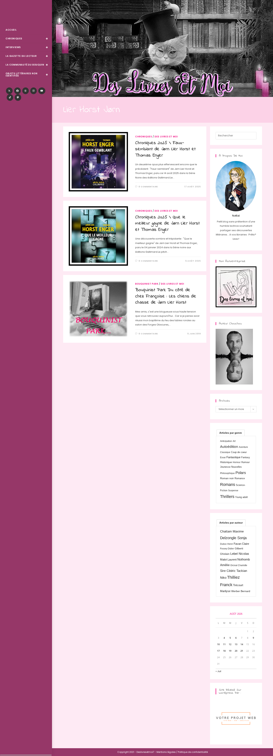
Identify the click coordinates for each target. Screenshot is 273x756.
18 (224, 650)
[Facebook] (17, 90)
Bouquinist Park (146, 283)
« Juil (218, 671)
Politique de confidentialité (193, 752)
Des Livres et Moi (26, 13)
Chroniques (143, 136)
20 (236, 650)
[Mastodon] (18, 97)
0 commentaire (148, 186)
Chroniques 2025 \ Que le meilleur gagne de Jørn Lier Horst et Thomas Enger (167, 223)
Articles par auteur (231, 522)
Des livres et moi (166, 136)
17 (218, 650)
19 (230, 650)
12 (230, 644)
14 (241, 644)
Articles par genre (230, 432)
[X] (9, 90)
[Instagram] (33, 90)
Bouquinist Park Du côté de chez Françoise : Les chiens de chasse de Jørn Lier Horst (165, 296)
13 (236, 644)
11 (224, 644)
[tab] (231, 433)
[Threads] (25, 90)
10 (218, 644)
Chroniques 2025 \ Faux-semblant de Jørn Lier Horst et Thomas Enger (165, 149)
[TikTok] (10, 97)
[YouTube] (41, 90)
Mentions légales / (167, 752)
